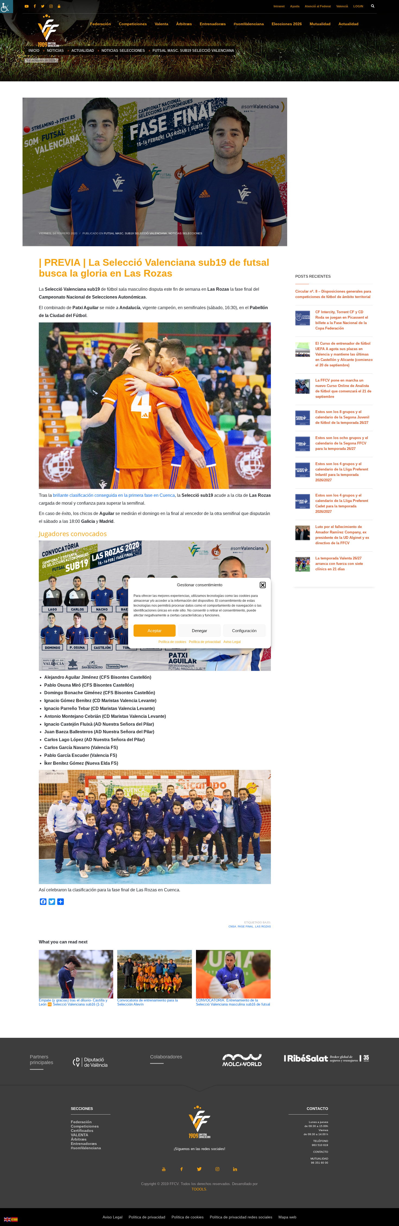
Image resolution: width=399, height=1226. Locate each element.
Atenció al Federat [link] (318, 6)
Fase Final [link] (246, 926)
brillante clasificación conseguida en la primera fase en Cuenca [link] (114, 495)
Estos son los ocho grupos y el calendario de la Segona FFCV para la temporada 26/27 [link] (341, 443)
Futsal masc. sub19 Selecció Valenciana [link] (135, 233)
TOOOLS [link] (199, 1189)
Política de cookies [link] (172, 642)
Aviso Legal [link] (232, 642)
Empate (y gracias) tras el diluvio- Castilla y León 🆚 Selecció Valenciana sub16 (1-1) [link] (73, 1002)
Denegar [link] (199, 630)
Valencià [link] (342, 6)
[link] (6, 6)
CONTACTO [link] (320, 1151)
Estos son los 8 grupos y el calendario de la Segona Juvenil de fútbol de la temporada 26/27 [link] (342, 417)
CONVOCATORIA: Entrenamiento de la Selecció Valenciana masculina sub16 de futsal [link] (233, 1002)
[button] (262, 585)
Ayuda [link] (294, 6)
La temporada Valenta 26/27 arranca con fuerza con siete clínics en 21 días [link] (339, 563)
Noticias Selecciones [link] (185, 233)
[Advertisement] (334, 184)
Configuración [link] (244, 630)
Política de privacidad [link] (205, 642)
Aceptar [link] (155, 630)
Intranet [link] (279, 6)
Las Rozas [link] (263, 926)
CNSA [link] (232, 926)
